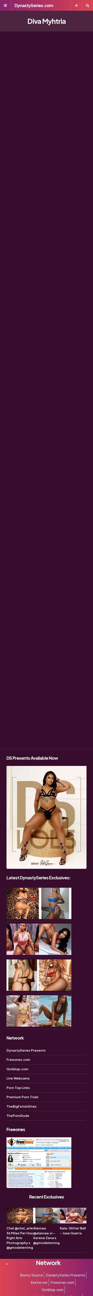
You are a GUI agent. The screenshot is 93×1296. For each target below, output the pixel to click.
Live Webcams (18, 1078)
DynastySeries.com (33, 5)
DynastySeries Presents (26, 1050)
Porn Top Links (18, 1088)
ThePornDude (17, 1115)
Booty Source (31, 1275)
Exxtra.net (39, 1282)
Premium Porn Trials (22, 1097)
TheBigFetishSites (21, 1106)
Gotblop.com (17, 1069)
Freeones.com (18, 1059)
